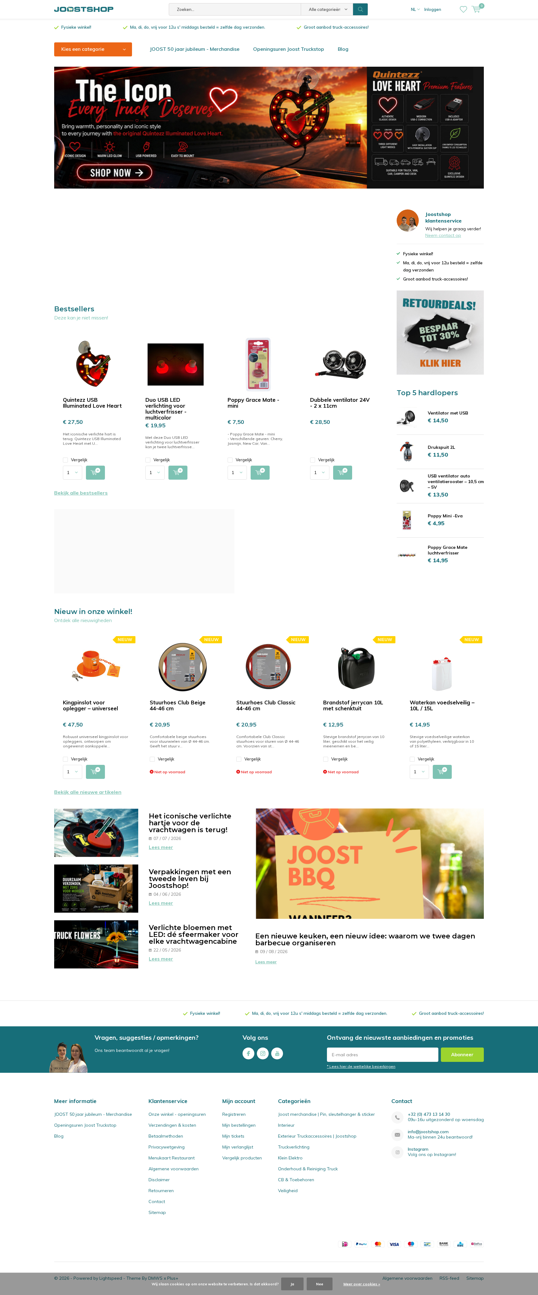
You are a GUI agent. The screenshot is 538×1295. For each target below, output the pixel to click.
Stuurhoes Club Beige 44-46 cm (177, 705)
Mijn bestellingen (239, 1125)
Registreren (234, 1114)
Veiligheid (288, 1190)
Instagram (263, 1053)
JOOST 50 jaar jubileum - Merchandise (194, 49)
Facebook (248, 1053)
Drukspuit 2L (441, 447)
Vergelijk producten (242, 1158)
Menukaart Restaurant (172, 1158)
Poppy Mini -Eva (445, 516)
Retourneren (161, 1190)
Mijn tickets (233, 1136)
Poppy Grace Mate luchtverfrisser (447, 550)
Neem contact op (443, 235)
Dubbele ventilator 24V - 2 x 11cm (340, 402)
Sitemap (157, 1212)
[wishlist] (463, 9)
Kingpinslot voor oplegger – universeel (90, 705)
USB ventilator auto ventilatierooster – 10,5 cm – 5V (456, 481)
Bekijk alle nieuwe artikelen (87, 792)
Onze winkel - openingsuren (177, 1114)
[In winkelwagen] (95, 473)
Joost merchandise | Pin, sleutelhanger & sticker (326, 1114)
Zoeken (360, 9)
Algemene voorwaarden (174, 1169)
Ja (292, 1284)
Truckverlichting (293, 1147)
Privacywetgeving (167, 1147)
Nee (319, 1284)
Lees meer (161, 847)
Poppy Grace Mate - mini (253, 402)
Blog (343, 49)
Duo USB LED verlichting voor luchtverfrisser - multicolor (165, 408)
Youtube (277, 1053)
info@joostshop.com (428, 1131)
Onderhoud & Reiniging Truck (308, 1169)
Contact (157, 1201)
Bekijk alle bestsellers (81, 493)
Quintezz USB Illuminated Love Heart (92, 402)
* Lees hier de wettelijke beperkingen (361, 1066)
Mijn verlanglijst (237, 1147)
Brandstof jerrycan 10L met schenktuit (353, 705)
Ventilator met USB (448, 413)
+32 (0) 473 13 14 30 (429, 1114)
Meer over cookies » (361, 1284)
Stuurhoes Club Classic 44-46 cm (265, 705)
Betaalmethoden (166, 1136)
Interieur (286, 1125)
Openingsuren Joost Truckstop (288, 49)
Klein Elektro (290, 1158)
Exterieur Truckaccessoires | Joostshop (317, 1136)
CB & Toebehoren (296, 1179)
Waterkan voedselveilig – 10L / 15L (442, 705)
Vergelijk (79, 459)
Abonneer (462, 1055)
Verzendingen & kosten (172, 1125)
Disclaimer (159, 1179)
